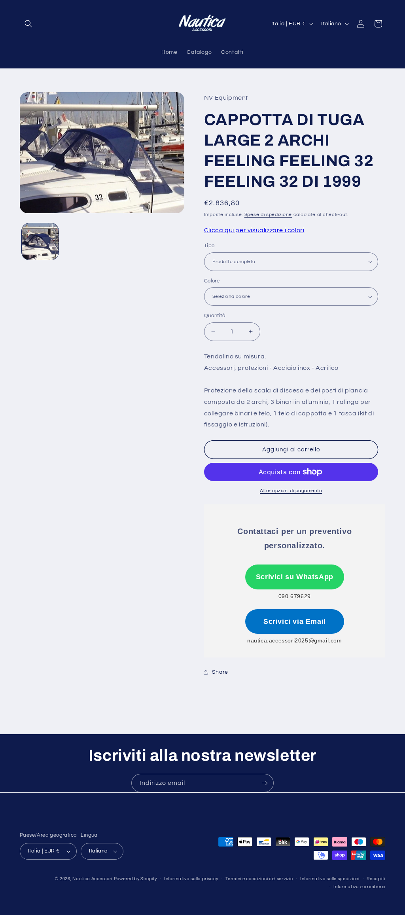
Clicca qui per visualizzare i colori (254, 230)
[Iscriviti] (264, 783)
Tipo (209, 245)
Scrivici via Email (294, 621)
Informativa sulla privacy (191, 879)
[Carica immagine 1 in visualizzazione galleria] (40, 241)
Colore (212, 281)
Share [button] (220, 672)
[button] (28, 23)
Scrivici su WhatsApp (294, 577)
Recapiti (376, 879)
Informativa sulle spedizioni (330, 879)
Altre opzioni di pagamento (291, 490)
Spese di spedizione (268, 214)
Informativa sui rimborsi (359, 887)
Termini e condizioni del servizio (259, 879)
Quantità (214, 315)
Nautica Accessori (92, 879)
